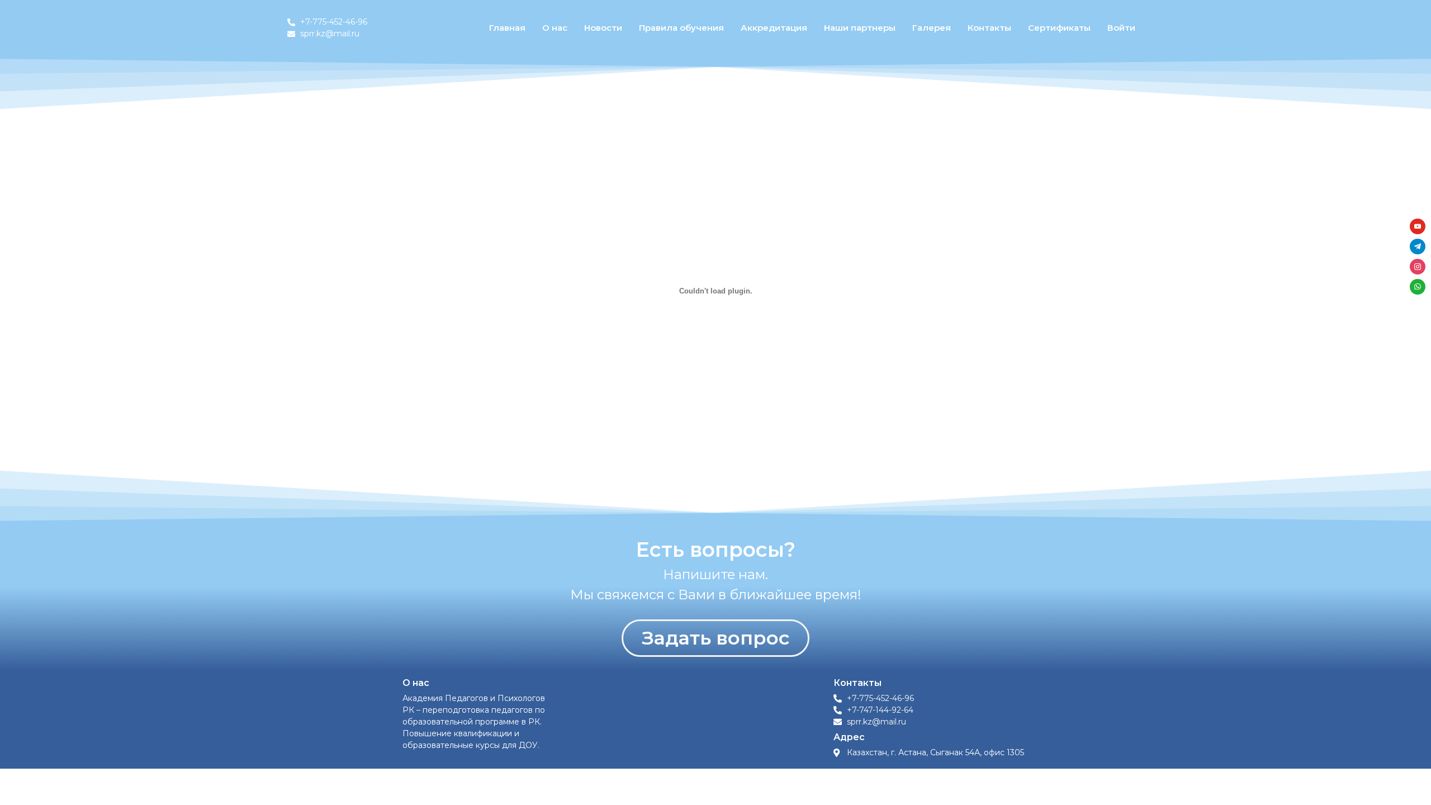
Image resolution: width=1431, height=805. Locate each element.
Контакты (989, 27)
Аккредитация (774, 27)
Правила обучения (681, 27)
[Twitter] (1417, 245)
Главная (507, 27)
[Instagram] (1417, 265)
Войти (1121, 27)
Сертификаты (1059, 27)
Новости (603, 27)
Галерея (931, 27)
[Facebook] (1417, 225)
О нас (554, 27)
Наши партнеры (859, 27)
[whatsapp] (1417, 285)
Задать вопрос (715, 638)
